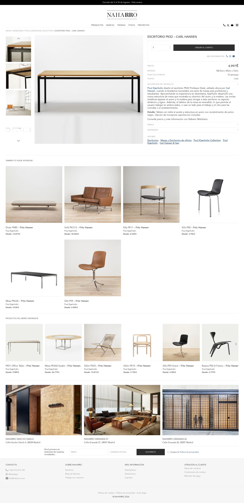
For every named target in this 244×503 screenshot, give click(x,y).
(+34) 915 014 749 (16, 470)
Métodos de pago (192, 476)
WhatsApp (13, 474)
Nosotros (69, 470)
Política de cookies (106, 493)
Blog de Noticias (72, 474)
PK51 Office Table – (23, 366)
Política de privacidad (189, 452)
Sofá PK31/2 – (78, 228)
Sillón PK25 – (97, 366)
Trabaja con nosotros (74, 478)
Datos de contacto (192, 468)
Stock (131, 25)
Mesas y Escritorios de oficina (176, 140)
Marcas (110, 25)
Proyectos (143, 25)
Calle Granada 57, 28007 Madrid (99, 443)
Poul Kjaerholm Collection (39, 31)
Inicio (8, 31)
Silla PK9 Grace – (178, 366)
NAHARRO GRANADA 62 (174, 439)
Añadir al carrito (204, 48)
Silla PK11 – (136, 228)
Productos (97, 25)
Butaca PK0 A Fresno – (220, 366)
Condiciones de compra (195, 472)
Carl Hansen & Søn (169, 143)
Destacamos (130, 474)
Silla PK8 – (194, 228)
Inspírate (129, 478)
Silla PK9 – (76, 301)
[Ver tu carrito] (232, 25)
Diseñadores (130, 470)
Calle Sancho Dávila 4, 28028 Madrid (23, 443)
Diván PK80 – (19, 228)
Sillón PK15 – (137, 366)
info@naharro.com (16, 478)
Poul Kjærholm (155, 88)
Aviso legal (141, 493)
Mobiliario (18, 31)
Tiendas (121, 25)
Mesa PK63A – (20, 301)
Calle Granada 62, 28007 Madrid (177, 443)
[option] (18, 48)
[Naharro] (122, 15)
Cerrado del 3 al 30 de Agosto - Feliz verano (122, 2)
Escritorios (152, 140)
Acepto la (184, 452)
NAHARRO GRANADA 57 (96, 439)
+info (235, 79)
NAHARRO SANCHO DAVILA (20, 439)
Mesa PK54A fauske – (62, 366)
